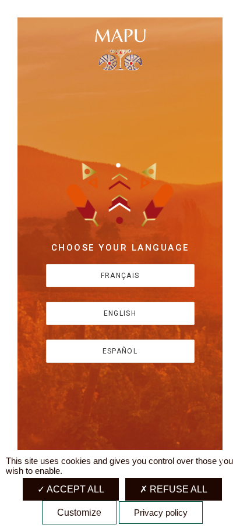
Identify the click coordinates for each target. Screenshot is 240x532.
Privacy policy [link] (161, 512)
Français (120, 276)
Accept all (74, 489)
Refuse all (177, 489)
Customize (79, 512)
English (120, 313)
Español (120, 351)
